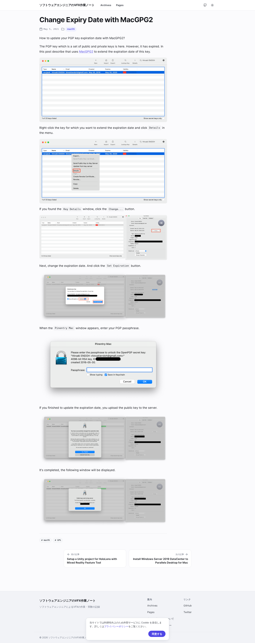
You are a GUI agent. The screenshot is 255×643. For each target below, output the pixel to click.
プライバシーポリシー (116, 626)
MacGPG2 (86, 51)
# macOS (45, 540)
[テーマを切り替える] (212, 5)
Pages (120, 5)
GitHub (188, 605)
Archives (105, 5)
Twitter (188, 612)
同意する (157, 633)
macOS (71, 29)
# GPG (58, 540)
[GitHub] (205, 5)
